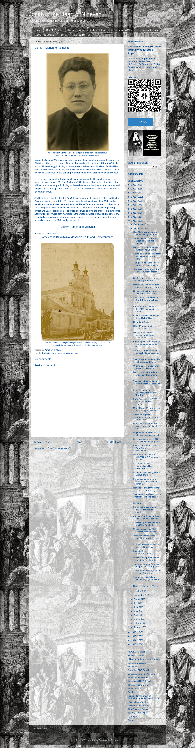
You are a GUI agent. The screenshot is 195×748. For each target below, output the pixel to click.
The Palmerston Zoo (147, 30)
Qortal (131, 720)
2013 (134, 644)
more (73, 220)
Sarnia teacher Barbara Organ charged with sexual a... (144, 240)
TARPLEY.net (134, 688)
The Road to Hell (81, 35)
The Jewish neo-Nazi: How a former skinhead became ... (147, 496)
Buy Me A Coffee (54, 30)
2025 (134, 189)
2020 (134, 209)
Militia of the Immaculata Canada (144, 659)
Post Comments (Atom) (59, 448)
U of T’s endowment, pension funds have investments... (143, 335)
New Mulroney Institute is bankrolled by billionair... (146, 233)
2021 (134, 205)
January (138, 627)
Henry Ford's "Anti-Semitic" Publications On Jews (146, 248)
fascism (61, 353)
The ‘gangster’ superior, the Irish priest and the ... (146, 360)
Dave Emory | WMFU (121, 30)
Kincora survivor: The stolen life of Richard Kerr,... (146, 316)
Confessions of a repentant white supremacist (146, 279)
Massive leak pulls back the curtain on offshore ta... (146, 559)
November (139, 228)
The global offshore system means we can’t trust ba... (146, 264)
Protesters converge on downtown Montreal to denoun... (145, 481)
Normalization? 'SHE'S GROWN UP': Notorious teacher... (145, 457)
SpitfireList (133, 692)
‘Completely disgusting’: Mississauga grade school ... (146, 579)
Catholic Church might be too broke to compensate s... (146, 353)
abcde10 (137, 503)
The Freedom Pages (138, 709)
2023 (134, 197)
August (137, 599)
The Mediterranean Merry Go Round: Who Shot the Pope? (144, 50)
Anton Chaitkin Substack (139, 681)
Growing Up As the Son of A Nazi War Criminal (146, 524)
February (138, 623)
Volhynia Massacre (137, 663)
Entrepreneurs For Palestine (141, 674)
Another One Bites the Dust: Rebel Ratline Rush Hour (146, 517)
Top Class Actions (136, 713)
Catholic (46, 353)
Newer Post (42, 442)
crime (53, 353)
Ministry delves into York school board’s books (144, 530)
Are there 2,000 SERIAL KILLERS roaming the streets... (144, 309)
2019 (134, 213)
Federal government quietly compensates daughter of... (146, 344)
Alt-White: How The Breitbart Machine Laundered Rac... (147, 256)
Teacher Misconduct (44, 35)
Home (38, 30)
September (139, 595)
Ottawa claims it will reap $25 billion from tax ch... (145, 292)
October (138, 591)
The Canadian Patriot (138, 677)
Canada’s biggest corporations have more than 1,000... (145, 417)
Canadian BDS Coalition (139, 670)
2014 (134, 640)
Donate (143, 121)
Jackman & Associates (138, 706)
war (77, 353)
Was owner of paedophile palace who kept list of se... (145, 426)
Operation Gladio (141, 322)
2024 (134, 193)
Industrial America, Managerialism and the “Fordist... (145, 392)
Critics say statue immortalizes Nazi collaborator (142, 465)
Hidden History (97, 30)
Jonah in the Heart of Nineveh (65, 14)
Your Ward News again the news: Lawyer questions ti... (146, 271)
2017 (134, 221)
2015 (134, 636)
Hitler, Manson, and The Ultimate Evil (144, 327)
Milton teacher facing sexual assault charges (146, 473)
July (136, 603)
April (136, 615)
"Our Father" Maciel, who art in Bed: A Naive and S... (147, 572)
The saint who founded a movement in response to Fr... (146, 383)
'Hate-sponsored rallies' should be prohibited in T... (145, 538)
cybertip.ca (133, 716)
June (136, 607)
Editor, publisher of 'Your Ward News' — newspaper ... (145, 448)
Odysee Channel (76, 30)
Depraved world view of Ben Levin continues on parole (146, 440)
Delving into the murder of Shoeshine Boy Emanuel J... (146, 374)
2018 (134, 217)
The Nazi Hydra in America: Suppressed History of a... (146, 565)
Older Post (114, 442)
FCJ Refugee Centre (138, 702)
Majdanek (132, 666)
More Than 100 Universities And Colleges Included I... (146, 409)
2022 (134, 201)
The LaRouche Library (139, 685)
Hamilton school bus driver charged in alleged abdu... (147, 286)
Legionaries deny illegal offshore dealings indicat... (147, 433)
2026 (134, 185)
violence (70, 353)
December (139, 224)
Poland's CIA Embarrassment (142, 552)
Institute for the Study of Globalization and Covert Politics (143, 697)
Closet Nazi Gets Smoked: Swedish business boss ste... (145, 300)
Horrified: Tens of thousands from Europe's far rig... (146, 489)
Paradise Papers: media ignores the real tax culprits (144, 509)
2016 (134, 632)
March (137, 619)
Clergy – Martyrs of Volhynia (78, 226)
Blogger (114, 740)
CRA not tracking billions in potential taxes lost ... (146, 546)
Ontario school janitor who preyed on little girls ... (145, 367)
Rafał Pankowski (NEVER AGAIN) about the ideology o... (145, 401)
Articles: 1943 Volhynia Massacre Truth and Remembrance (77, 237)
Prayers (64, 35)
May (136, 611)
